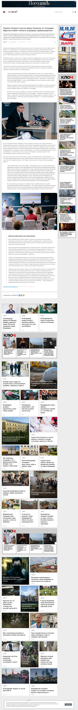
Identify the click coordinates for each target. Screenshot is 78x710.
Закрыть (68, 704)
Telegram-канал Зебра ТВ (10, 286)
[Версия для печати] (55, 42)
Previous (3, 347)
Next (56, 347)
